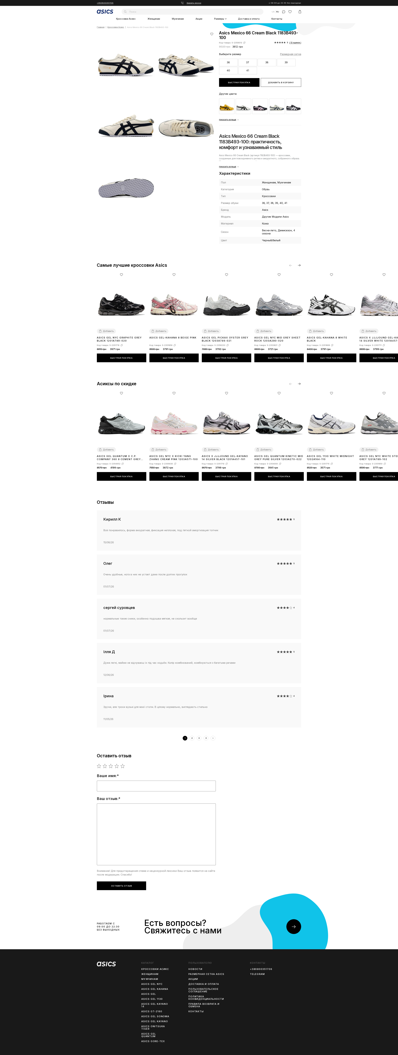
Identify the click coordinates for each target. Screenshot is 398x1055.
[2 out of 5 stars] (105, 766)
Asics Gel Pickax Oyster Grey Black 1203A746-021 (225, 339)
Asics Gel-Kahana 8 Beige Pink (173, 337)
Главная (100, 27)
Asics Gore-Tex (153, 1041)
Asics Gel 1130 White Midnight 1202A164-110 (330, 458)
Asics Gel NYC (151, 984)
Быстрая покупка (239, 82)
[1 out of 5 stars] (99, 766)
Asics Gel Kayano (154, 1021)
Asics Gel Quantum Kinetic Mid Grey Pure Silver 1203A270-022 (278, 458)
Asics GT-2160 (151, 1011)
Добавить (108, 331)
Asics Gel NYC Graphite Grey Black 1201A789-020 (119, 339)
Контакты (276, 18)
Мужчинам (178, 18)
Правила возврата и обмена (203, 1005)
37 (247, 62)
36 (228, 62)
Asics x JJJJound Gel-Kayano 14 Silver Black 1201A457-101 (225, 458)
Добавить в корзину (281, 82)
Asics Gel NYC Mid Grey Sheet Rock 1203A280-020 (277, 339)
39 (286, 62)
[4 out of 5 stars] (117, 766)
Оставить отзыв (121, 886)
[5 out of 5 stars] (122, 766)
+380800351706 (105, 3)
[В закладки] (211, 34)
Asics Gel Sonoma (155, 1016)
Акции (199, 18)
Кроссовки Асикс (126, 18)
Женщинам (154, 18)
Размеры (219, 18)
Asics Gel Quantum (148, 1035)
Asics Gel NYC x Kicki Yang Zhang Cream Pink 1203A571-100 (173, 458)
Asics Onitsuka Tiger (153, 1027)
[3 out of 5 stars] (111, 766)
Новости (195, 969)
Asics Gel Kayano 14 (154, 1005)
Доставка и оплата (248, 18)
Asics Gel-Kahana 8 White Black (327, 339)
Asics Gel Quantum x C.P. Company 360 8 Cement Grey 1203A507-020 (119, 458)
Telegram (257, 974)
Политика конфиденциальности (206, 997)
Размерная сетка (290, 54)
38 (266, 62)
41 (247, 70)
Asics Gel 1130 (152, 999)
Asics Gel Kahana (154, 989)
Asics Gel (148, 994)
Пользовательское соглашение (203, 990)
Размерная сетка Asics (206, 974)
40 (228, 70)
